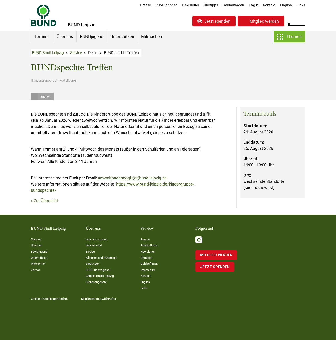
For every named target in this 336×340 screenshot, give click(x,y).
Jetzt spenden (217, 21)
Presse (145, 5)
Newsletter (190, 5)
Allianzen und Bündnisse (101, 257)
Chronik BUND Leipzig (100, 276)
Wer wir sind (94, 245)
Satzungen (92, 263)
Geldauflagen (233, 5)
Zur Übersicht (46, 200)
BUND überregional (98, 270)
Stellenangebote (96, 282)
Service (76, 53)
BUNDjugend (91, 36)
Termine (42, 36)
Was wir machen (96, 239)
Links (300, 5)
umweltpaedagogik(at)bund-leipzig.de (132, 177)
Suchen (301, 20)
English (286, 5)
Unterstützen (122, 36)
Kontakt (269, 5)
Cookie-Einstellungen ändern (49, 298)
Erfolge (90, 251)
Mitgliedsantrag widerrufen (98, 298)
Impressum (148, 270)
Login (253, 5)
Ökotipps (211, 5)
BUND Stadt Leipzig (48, 53)
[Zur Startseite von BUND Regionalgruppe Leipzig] (43, 15)
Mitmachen (151, 36)
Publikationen (166, 5)
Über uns (65, 36)
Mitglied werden (264, 21)
